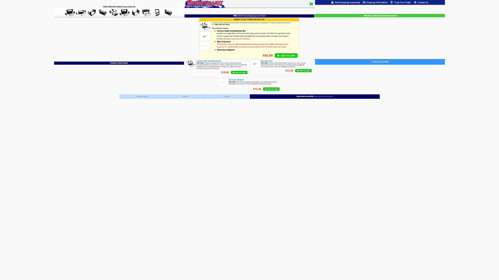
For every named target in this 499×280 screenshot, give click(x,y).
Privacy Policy (142, 96)
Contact (184, 96)
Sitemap (226, 96)
